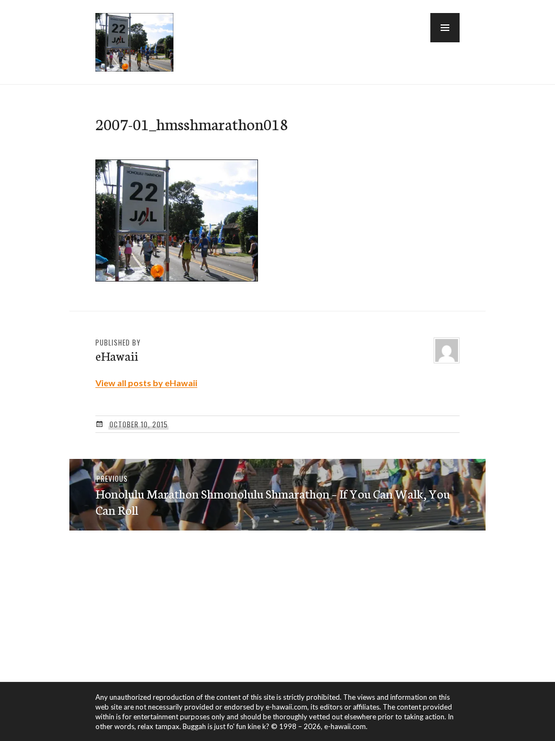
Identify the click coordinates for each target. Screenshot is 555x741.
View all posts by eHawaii (146, 383)
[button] (445, 27)
